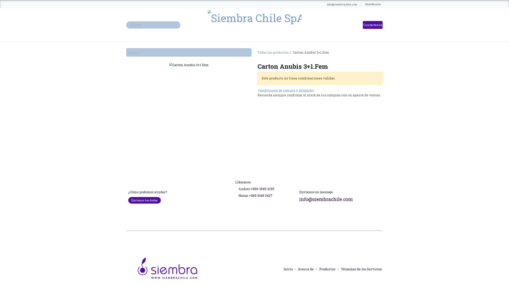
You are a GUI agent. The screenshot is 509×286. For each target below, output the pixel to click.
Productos (327, 269)
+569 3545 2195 (262, 189)
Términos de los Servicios (361, 269)
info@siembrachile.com (326, 199)
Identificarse (373, 4)
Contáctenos (372, 25)
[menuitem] (197, 4)
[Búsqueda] (178, 25)
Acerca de (306, 269)
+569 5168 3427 (260, 195)
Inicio (288, 269)
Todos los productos (272, 52)
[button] (378, 278)
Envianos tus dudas (144, 200)
